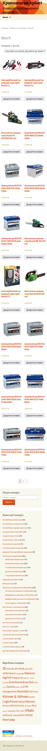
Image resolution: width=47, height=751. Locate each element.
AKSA (9, 668)
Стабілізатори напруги (12, 647)
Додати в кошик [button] (11, 98)
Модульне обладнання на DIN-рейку (17, 587)
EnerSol (28, 682)
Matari (22, 701)
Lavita (32, 697)
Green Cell (18, 687)
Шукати (9, 502)
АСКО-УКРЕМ (25, 715)
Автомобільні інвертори (12, 520)
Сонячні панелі (8, 642)
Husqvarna (10, 691)
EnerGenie (16, 682)
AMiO (27, 669)
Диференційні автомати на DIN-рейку (20, 599)
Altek (21, 668)
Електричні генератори (12, 556)
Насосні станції (9, 626)
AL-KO (15, 668)
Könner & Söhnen (16, 696)
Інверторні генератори (14, 559)
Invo (35, 691)
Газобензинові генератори (16, 567)
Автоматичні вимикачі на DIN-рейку (19, 591)
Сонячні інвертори (10, 638)
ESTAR (35, 682)
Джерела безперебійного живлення (17, 552)
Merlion (6, 705)
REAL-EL (23, 705)
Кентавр (9, 719)
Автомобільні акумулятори (13, 524)
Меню (5, 17)
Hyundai (23, 691)
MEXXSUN (15, 705)
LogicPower (10, 701)
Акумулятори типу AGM (12, 540)
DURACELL (26, 678)
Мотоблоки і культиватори (13, 607)
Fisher (4, 687)
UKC (17, 711)
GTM (25, 687)
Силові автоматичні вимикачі (14, 634)
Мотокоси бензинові (11, 622)
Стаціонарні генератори (15, 575)
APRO (6, 673)
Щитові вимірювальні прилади (15, 651)
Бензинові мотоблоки (14, 614)
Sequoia (5, 711)
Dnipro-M (17, 677)
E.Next (32, 678)
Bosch (12, 673)
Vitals (29, 710)
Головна (4, 28)
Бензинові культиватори (15, 610)
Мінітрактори (8, 583)
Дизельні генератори (14, 571)
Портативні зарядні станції (13, 630)
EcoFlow (6, 682)
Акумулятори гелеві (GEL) (13, 532)
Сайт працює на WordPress (13, 746)
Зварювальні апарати (11, 579)
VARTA (22, 711)
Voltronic (8, 715)
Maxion (30, 701)
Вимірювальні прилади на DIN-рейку (19, 595)
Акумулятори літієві (11, 536)
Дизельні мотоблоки (13, 618)
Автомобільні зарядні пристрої (15, 528)
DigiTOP (7, 677)
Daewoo (30, 673)
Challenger (20, 674)
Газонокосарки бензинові (13, 548)
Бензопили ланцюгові (11, 544)
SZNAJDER (11, 711)
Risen (29, 706)
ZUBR (15, 715)
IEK (31, 691)
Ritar (34, 705)
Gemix (11, 687)
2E (4, 668)
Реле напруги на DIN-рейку (16, 603)
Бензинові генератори (14, 563)
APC (31, 668)
